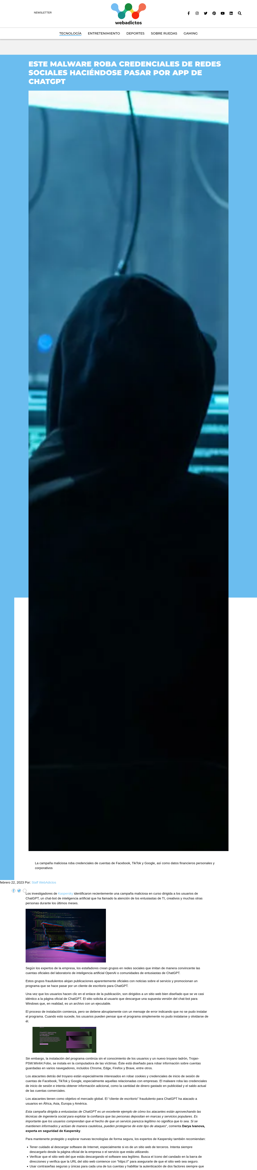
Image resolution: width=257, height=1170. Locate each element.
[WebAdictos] (128, 13)
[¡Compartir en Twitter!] (19, 890)
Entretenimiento (104, 33)
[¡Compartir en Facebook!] (13, 890)
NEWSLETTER (43, 12)
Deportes (135, 33)
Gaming (191, 33)
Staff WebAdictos (44, 882)
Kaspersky (65, 893)
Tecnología (70, 33)
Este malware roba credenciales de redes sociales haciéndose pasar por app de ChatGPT (125, 72)
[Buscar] (239, 13)
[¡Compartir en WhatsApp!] (24, 890)
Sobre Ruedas (164, 33)
